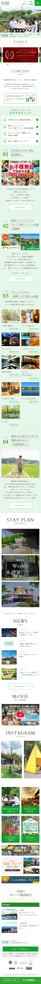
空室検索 (31, 4)
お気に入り (24, 4)
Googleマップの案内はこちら (20, 949)
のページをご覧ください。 (26, 956)
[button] (5, 30)
